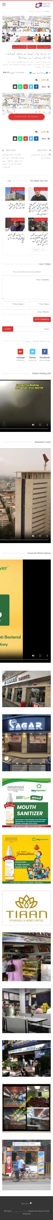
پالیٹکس (31, 47)
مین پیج (25, 1203)
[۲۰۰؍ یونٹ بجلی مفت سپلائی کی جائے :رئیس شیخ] (15, 224)
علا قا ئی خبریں (19, 47)
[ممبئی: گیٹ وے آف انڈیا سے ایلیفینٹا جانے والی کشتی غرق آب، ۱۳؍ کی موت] (38, 224)
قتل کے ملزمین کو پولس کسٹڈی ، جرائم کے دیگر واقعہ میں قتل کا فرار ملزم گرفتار (13, 160)
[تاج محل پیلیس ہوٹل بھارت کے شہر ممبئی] (15, 194)
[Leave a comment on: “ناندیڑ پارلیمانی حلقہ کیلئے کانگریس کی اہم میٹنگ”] (36, 80)
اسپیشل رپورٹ (44, 47)
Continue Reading (26, 117)
